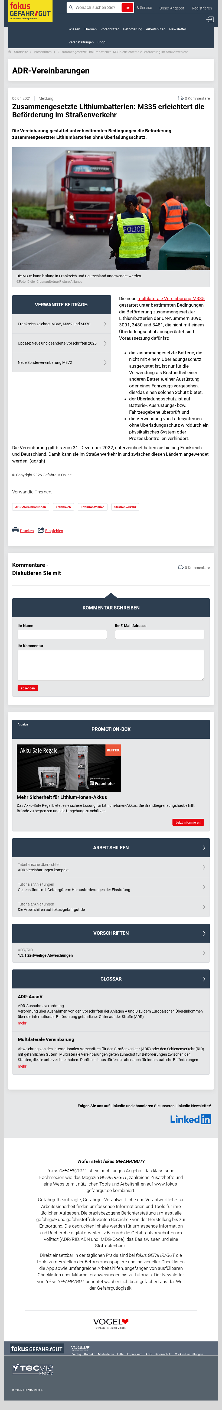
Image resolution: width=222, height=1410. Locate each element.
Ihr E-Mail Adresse (130, 626)
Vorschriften (43, 52)
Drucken (27, 531)
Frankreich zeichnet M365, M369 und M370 (54, 324)
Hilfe (120, 1354)
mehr (22, 1023)
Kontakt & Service (137, 7)
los (127, 7)
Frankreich (63, 507)
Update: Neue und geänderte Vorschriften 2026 (57, 343)
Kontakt (89, 1354)
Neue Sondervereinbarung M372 (45, 362)
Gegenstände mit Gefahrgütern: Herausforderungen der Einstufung (74, 887)
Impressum (134, 1354)
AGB (149, 1354)
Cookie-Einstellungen (189, 1354)
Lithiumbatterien (93, 507)
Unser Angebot (171, 8)
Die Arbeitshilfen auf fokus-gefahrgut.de (51, 907)
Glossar (111, 979)
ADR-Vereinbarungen (30, 507)
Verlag (76, 1354)
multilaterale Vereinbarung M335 (171, 298)
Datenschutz (163, 1354)
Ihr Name (25, 626)
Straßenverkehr (125, 507)
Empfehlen (54, 531)
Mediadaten (106, 1354)
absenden (28, 688)
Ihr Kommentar (30, 646)
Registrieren (202, 8)
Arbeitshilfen (111, 847)
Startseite (21, 52)
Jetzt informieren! (188, 822)
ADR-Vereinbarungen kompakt (43, 867)
